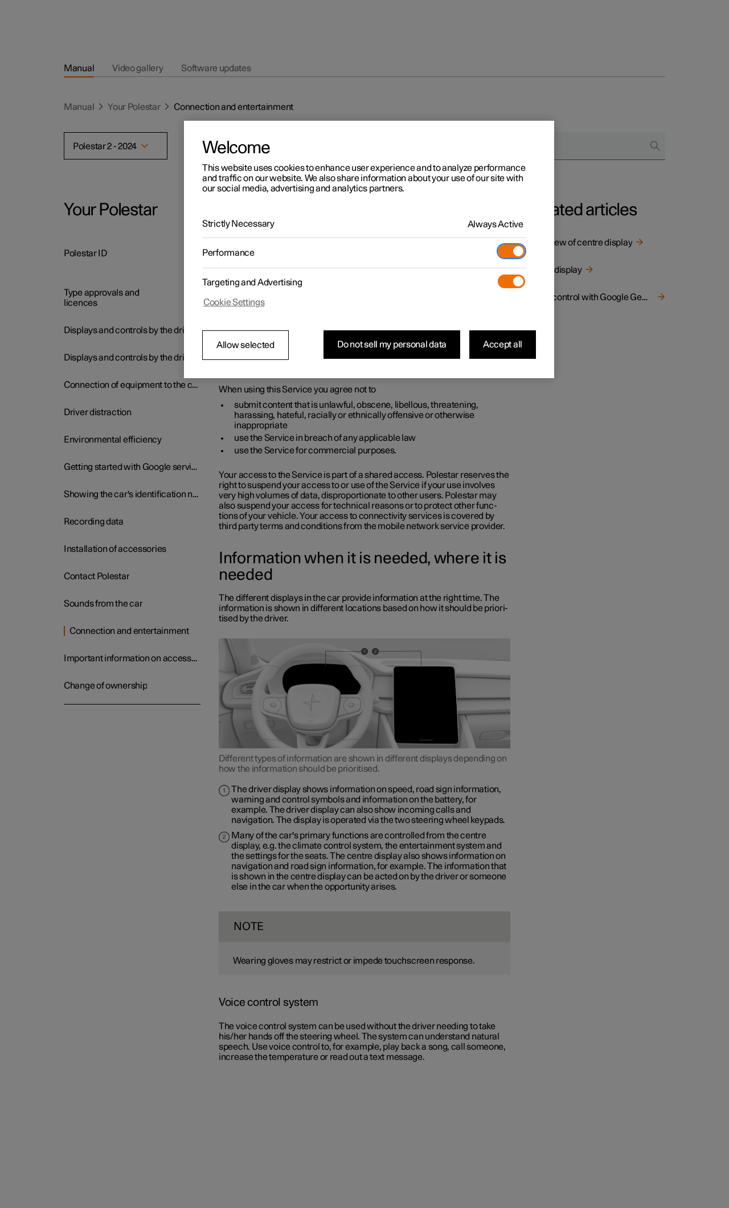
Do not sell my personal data (392, 344)
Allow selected (245, 345)
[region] (369, 249)
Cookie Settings (234, 302)
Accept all (502, 344)
